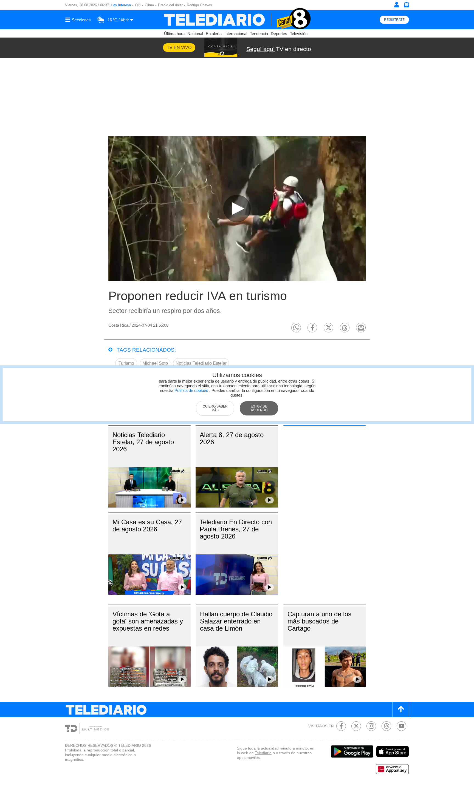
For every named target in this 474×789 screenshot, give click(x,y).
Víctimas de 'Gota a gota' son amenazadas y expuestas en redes (147, 621)
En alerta (214, 33)
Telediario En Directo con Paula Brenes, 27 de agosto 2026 (236, 529)
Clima (149, 5)
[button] (296, 327)
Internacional (235, 33)
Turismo (126, 363)
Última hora (174, 33)
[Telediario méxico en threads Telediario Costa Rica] (386, 726)
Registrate (394, 20)
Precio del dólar (170, 5)
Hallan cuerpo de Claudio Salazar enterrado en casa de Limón (236, 621)
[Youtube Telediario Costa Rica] (401, 726)
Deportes (279, 33)
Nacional (195, 33)
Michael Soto (155, 363)
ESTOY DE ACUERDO (259, 408)
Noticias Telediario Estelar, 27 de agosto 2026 (143, 442)
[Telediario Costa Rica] (237, 19)
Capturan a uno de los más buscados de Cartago (319, 621)
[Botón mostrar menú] (78, 19)
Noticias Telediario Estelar (201, 363)
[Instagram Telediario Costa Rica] (371, 726)
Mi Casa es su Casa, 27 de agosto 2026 (147, 525)
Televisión (298, 33)
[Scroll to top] (401, 709)
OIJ (138, 5)
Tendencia (259, 33)
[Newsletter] (406, 6)
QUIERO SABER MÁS (215, 408)
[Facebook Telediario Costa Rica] (341, 726)
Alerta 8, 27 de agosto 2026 (232, 438)
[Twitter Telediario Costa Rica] (356, 726)
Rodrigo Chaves (199, 5)
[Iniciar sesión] (396, 4)
